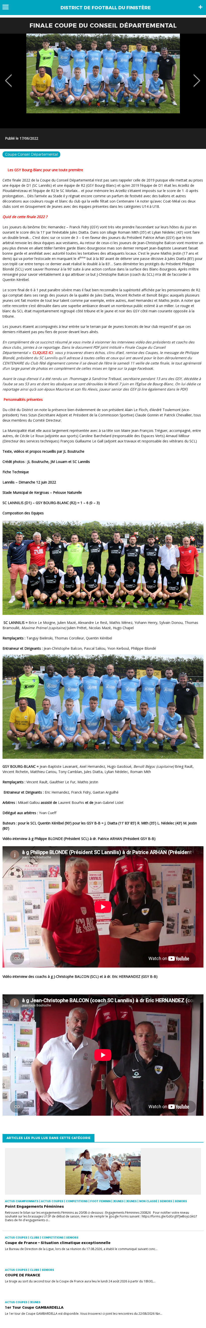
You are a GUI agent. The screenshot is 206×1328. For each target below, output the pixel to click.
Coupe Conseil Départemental (31, 154)
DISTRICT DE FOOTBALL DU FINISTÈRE (106, 8)
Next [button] (196, 77)
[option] (103, 81)
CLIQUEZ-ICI (44, 352)
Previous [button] (8, 77)
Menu (8, 7)
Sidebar (200, 7)
